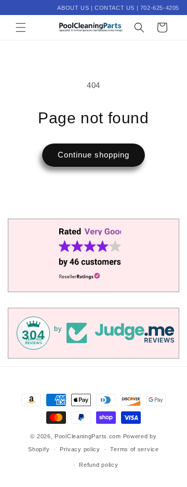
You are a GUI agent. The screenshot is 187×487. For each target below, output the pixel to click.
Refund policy (98, 465)
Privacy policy (80, 449)
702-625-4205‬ (159, 8)
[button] (20, 27)
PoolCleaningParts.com (88, 436)
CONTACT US (115, 8)
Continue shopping (93, 154)
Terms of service (134, 449)
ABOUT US (73, 8)
